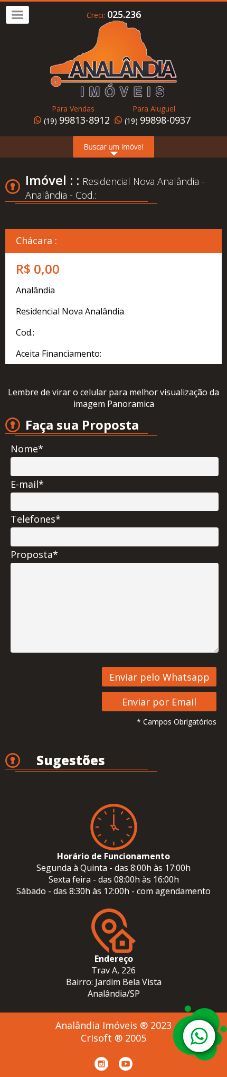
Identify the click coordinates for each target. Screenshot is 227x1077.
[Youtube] (126, 1064)
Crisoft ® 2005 (113, 1038)
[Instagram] (101, 1064)
